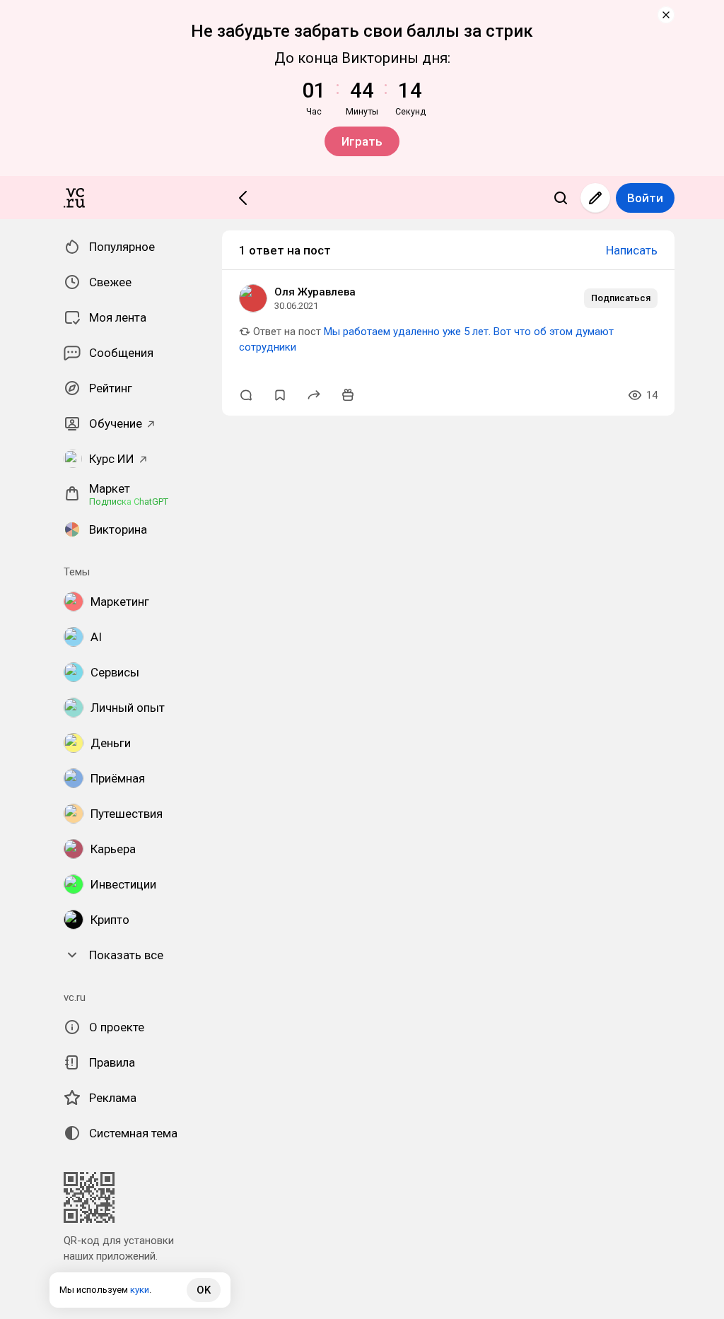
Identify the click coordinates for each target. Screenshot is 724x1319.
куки (139, 1289)
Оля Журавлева (315, 292)
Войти (645, 198)
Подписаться (620, 298)
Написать (632, 250)
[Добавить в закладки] (280, 395)
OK (204, 1290)
